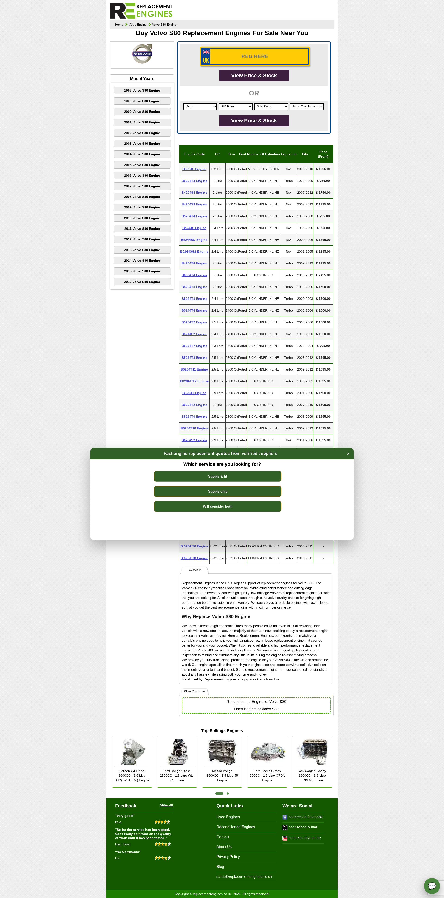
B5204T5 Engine (194, 287)
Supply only (217, 491)
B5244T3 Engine (194, 298)
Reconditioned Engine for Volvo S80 (256, 702)
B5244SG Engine (194, 240)
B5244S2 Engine (194, 334)
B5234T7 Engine (194, 346)
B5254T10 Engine (194, 428)
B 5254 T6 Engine (194, 546)
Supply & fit (217, 476)
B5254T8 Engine (194, 357)
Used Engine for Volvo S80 (256, 709)
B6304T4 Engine (194, 275)
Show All (166, 805)
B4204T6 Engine (194, 263)
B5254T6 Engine (194, 416)
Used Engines (228, 817)
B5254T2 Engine (194, 322)
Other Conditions (194, 691)
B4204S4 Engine (194, 192)
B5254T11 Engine (194, 369)
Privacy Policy (228, 857)
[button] (219, 793)
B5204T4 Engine (194, 216)
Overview (195, 570)
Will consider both (217, 506)
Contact (222, 837)
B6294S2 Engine (194, 440)
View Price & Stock (254, 75)
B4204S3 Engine (194, 204)
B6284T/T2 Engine (194, 381)
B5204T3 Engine (194, 181)
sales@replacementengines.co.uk (244, 877)
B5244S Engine (194, 228)
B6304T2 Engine (194, 405)
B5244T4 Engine (194, 310)
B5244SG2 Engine (194, 251)
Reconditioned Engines (235, 827)
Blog (220, 867)
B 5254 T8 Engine (194, 558)
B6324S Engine (194, 169)
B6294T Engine (194, 393)
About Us (224, 847)
